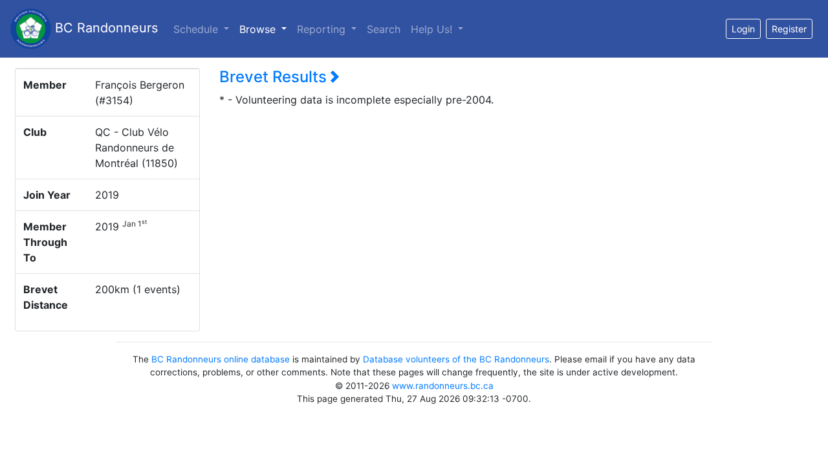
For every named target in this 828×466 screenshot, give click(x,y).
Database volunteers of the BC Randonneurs (456, 359)
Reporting (323, 29)
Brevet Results (275, 76)
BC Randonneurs (104, 28)
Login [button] (743, 28)
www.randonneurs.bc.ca (443, 386)
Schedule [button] (197, 29)
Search (383, 29)
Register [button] (789, 28)
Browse (265, 29)
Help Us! (433, 29)
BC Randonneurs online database (220, 359)
